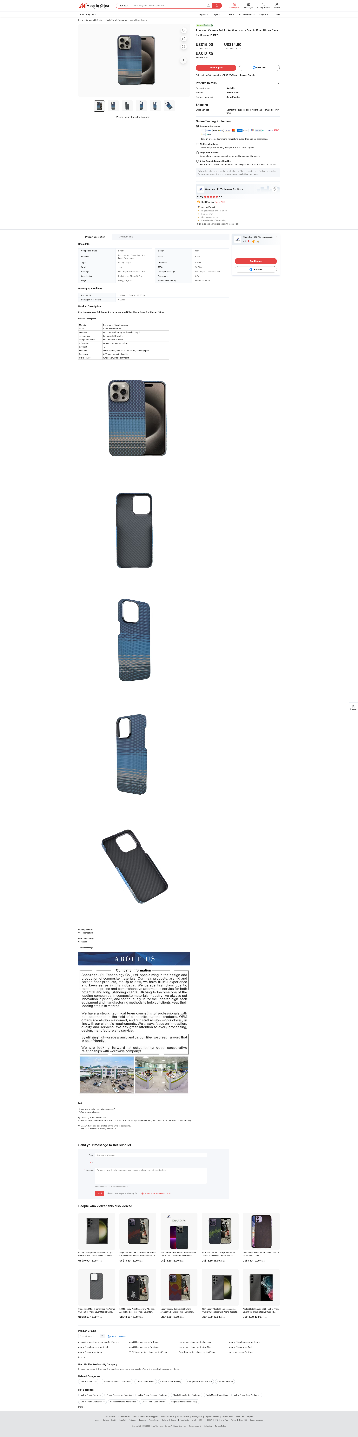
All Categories (88, 14)
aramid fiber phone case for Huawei (244, 1342)
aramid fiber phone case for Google (93, 1347)
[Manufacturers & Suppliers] (93, 6)
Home (80, 20)
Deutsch (174, 1420)
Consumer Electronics (94, 20)
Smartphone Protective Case (199, 1381)
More (80, 1407)
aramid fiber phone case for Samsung (195, 1342)
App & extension (246, 14)
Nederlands (184, 1420)
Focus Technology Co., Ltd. (160, 1426)
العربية (194, 1420)
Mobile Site (239, 1417)
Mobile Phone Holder (146, 1381)
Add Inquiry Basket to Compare (134, 117)
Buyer (215, 14)
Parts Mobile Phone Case (217, 1395)
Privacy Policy (220, 1426)
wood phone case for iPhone (241, 1352)
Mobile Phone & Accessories (116, 20)
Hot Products (110, 1417)
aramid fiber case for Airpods (90, 1352)
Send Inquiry (216, 67)
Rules (277, 14)
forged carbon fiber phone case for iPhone (197, 1352)
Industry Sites (197, 1417)
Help (230, 14)
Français (142, 1420)
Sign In (200, 223)
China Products (124, 1417)
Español (122, 1420)
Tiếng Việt (243, 1420)
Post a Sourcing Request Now (156, 1193)
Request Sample (247, 75)
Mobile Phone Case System (153, 1401)
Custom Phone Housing (170, 1381)
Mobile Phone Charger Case (92, 1401)
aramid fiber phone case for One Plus (195, 1347)
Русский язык (154, 1420)
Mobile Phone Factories (91, 1395)
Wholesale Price (183, 1417)
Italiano (165, 1420)
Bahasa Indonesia (256, 1420)
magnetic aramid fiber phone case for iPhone (97, 1342)
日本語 (209, 1420)
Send (99, 1193)
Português (132, 1420)
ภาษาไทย (224, 1420)
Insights (250, 1417)
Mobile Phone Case (89, 1381)
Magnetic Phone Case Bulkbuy (184, 1401)
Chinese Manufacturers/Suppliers (145, 1417)
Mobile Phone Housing (138, 20)
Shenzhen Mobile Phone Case (123, 1401)
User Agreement (195, 1426)
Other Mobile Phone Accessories (117, 1381)
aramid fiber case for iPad (240, 1347)
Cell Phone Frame (225, 1381)
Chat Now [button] (261, 67)
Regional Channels (212, 1417)
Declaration (208, 1426)
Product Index (227, 1417)
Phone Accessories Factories (119, 1395)
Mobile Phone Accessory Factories (152, 1395)
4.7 (245, 241)
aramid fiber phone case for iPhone (144, 1342)
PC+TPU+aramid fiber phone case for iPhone (148, 1352)
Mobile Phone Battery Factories (186, 1395)
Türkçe (233, 1420)
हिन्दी (216, 1420)
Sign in (277, 7)
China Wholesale (167, 1417)
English (113, 1420)
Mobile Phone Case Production (247, 1395)
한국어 (201, 1420)
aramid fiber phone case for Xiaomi (144, 1347)
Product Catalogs (118, 1336)
